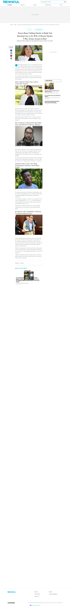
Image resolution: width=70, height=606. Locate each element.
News (61, 4)
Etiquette (23, 4)
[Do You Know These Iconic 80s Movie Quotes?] (53, 97)
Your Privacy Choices (36, 605)
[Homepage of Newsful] (11, 592)
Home (11, 24)
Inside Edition (17, 235)
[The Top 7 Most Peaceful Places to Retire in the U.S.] (53, 88)
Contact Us (37, 596)
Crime (15, 24)
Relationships (48, 4)
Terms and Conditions (53, 594)
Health (34, 4)
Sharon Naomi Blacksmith (11, 47)
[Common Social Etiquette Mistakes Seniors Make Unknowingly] (53, 102)
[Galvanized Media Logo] (11, 602)
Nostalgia (10, 4)
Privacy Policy (37, 594)
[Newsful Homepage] (11, 1)
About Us (36, 591)
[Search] (64, 1)
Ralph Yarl (30, 64)
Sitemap (50, 591)
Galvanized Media (36, 602)
